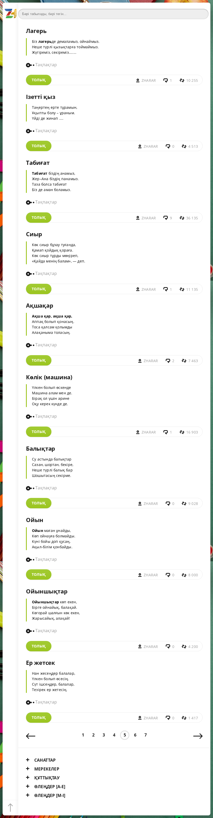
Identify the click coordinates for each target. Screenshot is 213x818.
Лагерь (36, 31)
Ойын (34, 520)
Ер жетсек (40, 663)
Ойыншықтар (47, 591)
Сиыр (34, 234)
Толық (39, 79)
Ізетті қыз (40, 97)
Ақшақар (39, 305)
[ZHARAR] (10, 10)
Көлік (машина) (49, 377)
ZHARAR (149, 80)
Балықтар (40, 448)
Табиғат (37, 163)
